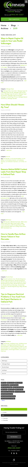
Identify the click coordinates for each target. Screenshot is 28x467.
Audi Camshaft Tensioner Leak (6, 394)
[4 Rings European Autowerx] (14, 5)
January (4, 412)
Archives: (4, 406)
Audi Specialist (6, 343)
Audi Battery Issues (14, 343)
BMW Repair (8, 219)
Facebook (11, 453)
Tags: (2, 380)
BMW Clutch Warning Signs (18, 387)
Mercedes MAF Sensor (21, 282)
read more (8, 150)
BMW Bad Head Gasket (15, 222)
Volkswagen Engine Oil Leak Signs (15, 95)
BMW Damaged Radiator (16, 225)
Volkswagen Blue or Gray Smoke (10, 91)
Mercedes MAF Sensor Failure (7, 283)
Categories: (5, 357)
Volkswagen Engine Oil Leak (7, 92)
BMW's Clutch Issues (19, 389)
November (5, 420)
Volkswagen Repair (10, 89)
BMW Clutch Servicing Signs (6, 387)
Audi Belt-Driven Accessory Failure (7, 391)
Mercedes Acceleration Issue (9, 279)
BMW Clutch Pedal (10, 382)
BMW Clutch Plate (18, 382)
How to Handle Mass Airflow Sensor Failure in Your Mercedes (13, 236)
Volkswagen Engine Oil (22, 91)
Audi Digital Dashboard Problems (14, 345)
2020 (3, 409)
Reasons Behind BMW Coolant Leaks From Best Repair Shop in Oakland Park (14, 172)
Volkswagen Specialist (12, 98)
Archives (4, 28)
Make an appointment (14, 19)
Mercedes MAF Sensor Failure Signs (10, 285)
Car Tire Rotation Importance (12, 161)
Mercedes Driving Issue (20, 279)
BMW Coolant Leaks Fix (16, 223)
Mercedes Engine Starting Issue (7, 280)
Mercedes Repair (9, 277)
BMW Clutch (3, 382)
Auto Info (8, 156)
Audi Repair (8, 341)
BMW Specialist (6, 222)
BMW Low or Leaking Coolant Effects (18, 226)
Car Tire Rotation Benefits (10, 160)
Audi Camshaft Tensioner (19, 391)
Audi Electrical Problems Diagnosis (16, 346)
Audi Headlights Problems (16, 348)
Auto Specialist (6, 158)
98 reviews (17, 11)
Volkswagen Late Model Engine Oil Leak (9, 97)
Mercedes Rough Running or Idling (15, 286)
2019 (15, 28)
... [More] (3, 400)
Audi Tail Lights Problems (14, 349)
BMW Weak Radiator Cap (6, 228)
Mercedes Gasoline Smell (10, 282)
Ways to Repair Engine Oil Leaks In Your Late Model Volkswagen (12, 41)
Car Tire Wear (21, 161)
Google (14, 453)
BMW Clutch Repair (5, 385)
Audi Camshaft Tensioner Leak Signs (8, 398)
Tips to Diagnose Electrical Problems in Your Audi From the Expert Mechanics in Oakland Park (13, 298)
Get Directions (14, 436)
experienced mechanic (7, 316)
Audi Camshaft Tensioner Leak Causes (8, 396)
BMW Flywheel (4, 389)
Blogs (13, 25)
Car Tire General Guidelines (15, 158)
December (5, 418)
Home (3, 25)
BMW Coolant (24, 222)
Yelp (16, 453)
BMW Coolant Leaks (5, 223)
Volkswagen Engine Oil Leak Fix (11, 94)
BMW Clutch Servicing (14, 385)
